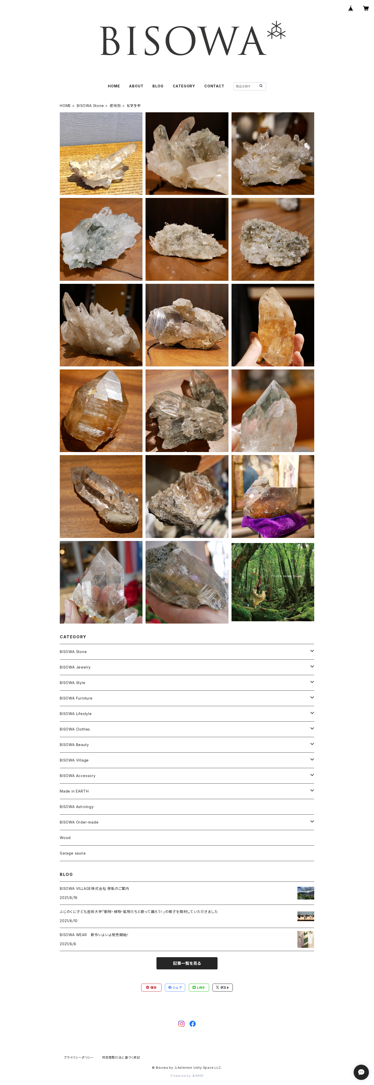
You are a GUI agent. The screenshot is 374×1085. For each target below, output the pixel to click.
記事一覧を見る (187, 963)
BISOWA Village (74, 760)
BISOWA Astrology (77, 806)
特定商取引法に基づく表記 (121, 1057)
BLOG (157, 86)
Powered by (181, 1076)
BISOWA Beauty (74, 744)
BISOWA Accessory (78, 775)
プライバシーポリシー (79, 1057)
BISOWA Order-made (79, 822)
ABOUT (136, 86)
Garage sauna (73, 853)
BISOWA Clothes (75, 729)
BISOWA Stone (90, 105)
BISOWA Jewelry (75, 667)
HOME (114, 86)
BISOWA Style (72, 682)
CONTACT (214, 86)
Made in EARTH (74, 791)
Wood (65, 837)
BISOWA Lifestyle (76, 713)
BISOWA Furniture (76, 698)
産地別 (115, 105)
